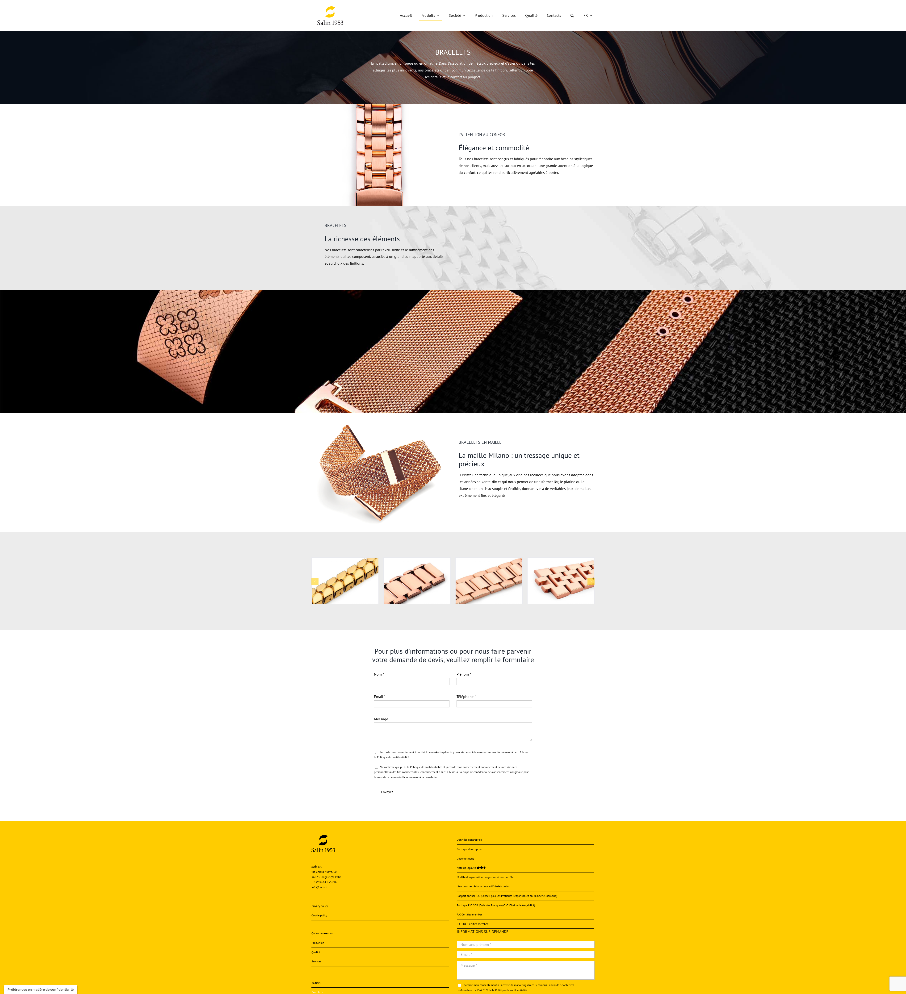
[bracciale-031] (561, 560)
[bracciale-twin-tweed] (417, 560)
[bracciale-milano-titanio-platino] (489, 560)
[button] (572, 15)
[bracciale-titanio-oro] (345, 560)
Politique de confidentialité (393, 757)
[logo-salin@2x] (330, 8)
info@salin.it (319, 887)
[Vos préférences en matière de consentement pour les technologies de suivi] (40, 989)
